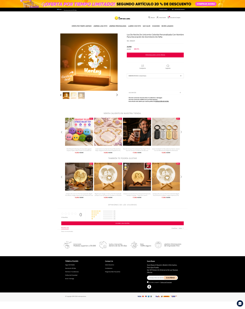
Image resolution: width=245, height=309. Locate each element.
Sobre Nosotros (109, 265)
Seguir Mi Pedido (70, 265)
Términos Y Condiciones (72, 272)
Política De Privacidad (71, 275)
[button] (64, 62)
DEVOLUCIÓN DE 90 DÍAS (162, 101)
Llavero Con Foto (134, 26)
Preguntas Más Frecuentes (112, 272)
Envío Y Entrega (69, 278)
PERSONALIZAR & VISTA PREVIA (155, 55)
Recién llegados (167, 26)
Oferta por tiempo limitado (82, 26)
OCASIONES (156, 26)
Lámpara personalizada (117, 26)
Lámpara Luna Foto (100, 26)
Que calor (146, 26)
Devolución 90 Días (70, 268)
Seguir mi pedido (179, 9)
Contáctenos (163, 9)
